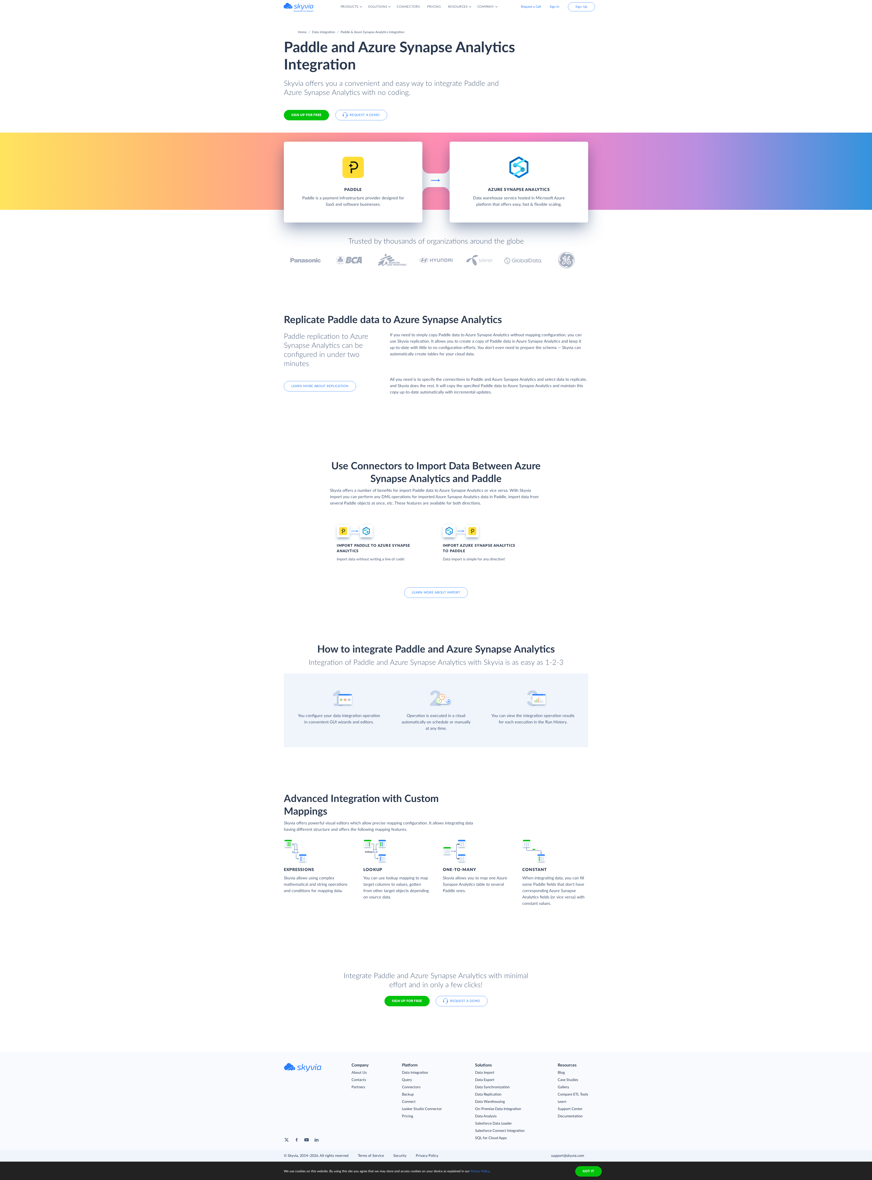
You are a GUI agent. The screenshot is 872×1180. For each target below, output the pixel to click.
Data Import (484, 1072)
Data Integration (323, 32)
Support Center (570, 1109)
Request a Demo (365, 115)
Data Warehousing (490, 1101)
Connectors (411, 1087)
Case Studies (568, 1080)
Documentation (570, 1116)
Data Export (484, 1080)
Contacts (359, 1080)
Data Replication (488, 1094)
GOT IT (588, 1171)
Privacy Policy (427, 1156)
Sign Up (581, 6)
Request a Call (531, 6)
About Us (359, 1072)
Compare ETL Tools (573, 1094)
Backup (408, 1094)
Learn (562, 1101)
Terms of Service (371, 1156)
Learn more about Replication (320, 386)
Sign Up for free (306, 115)
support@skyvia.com (567, 1156)
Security (399, 1156)
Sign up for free (407, 1001)
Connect (409, 1101)
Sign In (554, 6)
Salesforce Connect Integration (500, 1131)
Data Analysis (486, 1116)
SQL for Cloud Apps (491, 1138)
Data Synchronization (492, 1087)
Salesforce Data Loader (493, 1123)
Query (407, 1080)
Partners (358, 1087)
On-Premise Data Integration (498, 1109)
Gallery (563, 1087)
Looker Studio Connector (422, 1109)
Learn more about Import (436, 592)
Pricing (407, 1116)
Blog (561, 1072)
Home (302, 32)
